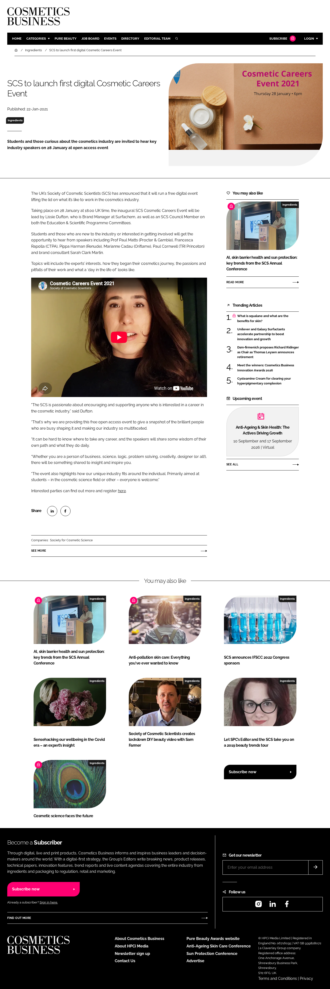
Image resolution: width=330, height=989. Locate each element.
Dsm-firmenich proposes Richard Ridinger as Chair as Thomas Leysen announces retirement (268, 352)
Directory (130, 38)
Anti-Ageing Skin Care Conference (219, 946)
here (122, 491)
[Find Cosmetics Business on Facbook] (287, 905)
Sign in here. (49, 902)
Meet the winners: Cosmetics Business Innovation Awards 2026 (265, 368)
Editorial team (157, 38)
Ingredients (15, 120)
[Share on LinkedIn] (52, 511)
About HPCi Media (131, 946)
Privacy (306, 978)
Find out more (19, 918)
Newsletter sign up (132, 953)
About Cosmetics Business (139, 938)
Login (309, 38)
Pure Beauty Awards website (213, 938)
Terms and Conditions (277, 978)
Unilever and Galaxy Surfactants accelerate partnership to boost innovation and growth (261, 334)
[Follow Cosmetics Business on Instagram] (258, 905)
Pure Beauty (66, 38)
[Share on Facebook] (65, 511)
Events (110, 38)
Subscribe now (242, 772)
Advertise (195, 961)
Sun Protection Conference (212, 953)
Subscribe (278, 38)
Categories (36, 38)
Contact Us (125, 961)
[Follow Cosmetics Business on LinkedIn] (272, 905)
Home (17, 38)
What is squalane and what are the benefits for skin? (262, 319)
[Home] (16, 50)
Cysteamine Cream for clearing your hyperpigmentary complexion (264, 381)
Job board (90, 38)
